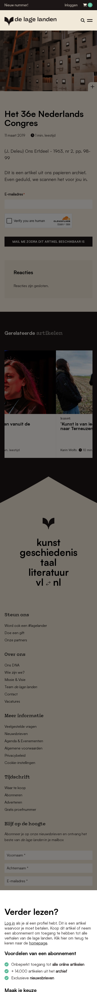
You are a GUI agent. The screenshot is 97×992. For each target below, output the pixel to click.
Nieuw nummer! (16, 5)
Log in (10, 923)
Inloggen (71, 5)
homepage (38, 943)
